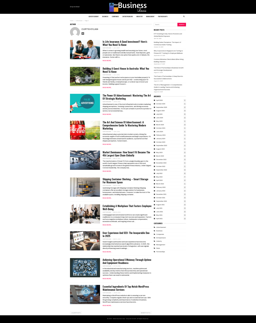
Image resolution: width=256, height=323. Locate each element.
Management (150, 16)
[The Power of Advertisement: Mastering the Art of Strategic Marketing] (85, 103)
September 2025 (161, 107)
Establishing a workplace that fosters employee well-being (127, 207)
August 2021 (160, 205)
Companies (115, 16)
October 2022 (160, 166)
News (158, 248)
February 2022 (161, 187)
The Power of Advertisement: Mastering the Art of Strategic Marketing (127, 96)
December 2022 (161, 159)
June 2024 (159, 131)
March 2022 (160, 184)
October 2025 (160, 104)
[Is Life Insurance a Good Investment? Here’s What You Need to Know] (85, 49)
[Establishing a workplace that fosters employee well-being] (85, 214)
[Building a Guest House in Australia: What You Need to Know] (85, 76)
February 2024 (161, 135)
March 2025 (160, 125)
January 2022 (160, 191)
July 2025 (159, 114)
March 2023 (160, 156)
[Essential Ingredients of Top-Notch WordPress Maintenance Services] (85, 294)
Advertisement (94, 16)
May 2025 (159, 121)
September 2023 (161, 145)
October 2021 (160, 197)
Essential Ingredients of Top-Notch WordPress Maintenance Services (126, 288)
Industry (139, 16)
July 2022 (159, 173)
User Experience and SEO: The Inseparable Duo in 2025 (126, 234)
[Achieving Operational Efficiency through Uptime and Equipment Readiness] (85, 267)
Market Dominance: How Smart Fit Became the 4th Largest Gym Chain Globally (126, 153)
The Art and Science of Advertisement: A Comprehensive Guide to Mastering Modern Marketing (124, 125)
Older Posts (76, 313)
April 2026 (159, 100)
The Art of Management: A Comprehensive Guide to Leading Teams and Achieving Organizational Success (168, 87)
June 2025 (159, 117)
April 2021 (159, 218)
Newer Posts (145, 313)
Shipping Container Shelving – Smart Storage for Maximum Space (125, 180)
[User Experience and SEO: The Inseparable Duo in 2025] (85, 240)
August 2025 (160, 111)
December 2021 (161, 194)
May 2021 (159, 215)
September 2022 (161, 170)
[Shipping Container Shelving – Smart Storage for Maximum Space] (85, 187)
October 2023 (160, 142)
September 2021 (161, 201)
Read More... (107, 60)
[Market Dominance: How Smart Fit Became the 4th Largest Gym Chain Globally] (85, 160)
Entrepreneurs (127, 16)
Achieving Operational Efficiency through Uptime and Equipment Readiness (127, 261)
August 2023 (160, 149)
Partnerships (163, 16)
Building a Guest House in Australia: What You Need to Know (126, 70)
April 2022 (159, 180)
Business (105, 16)
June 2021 (159, 211)
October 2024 (160, 128)
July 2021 (159, 208)
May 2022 (159, 177)
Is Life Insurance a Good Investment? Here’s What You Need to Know (125, 43)
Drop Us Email (75, 7)
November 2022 (161, 163)
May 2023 (159, 152)
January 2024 (160, 138)
